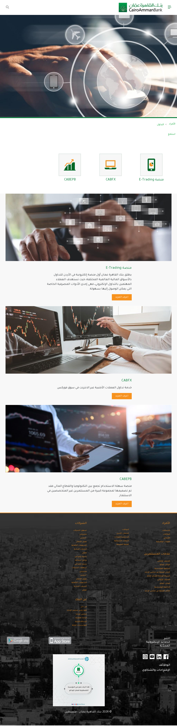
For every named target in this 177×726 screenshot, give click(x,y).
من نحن (84, 607)
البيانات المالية (165, 565)
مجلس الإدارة (81, 614)
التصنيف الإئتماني (163, 561)
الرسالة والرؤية (81, 622)
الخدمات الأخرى (123, 533)
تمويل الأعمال (81, 542)
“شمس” (83, 538)
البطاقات (166, 534)
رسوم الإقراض (81, 557)
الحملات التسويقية (121, 541)
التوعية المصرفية (123, 545)
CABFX (111, 180)
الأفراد (172, 124)
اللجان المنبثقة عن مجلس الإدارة (157, 572)
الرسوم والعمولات (121, 537)
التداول (160, 124)
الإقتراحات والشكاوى (156, 670)
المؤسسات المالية (79, 625)
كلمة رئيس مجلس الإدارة (77, 610)
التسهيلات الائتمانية (79, 545)
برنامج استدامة (81, 560)
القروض (167, 538)
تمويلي (84, 553)
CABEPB (70, 180)
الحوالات (125, 530)
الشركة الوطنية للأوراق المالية (158, 576)
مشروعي (83, 534)
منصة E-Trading (151, 180)
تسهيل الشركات (80, 530)
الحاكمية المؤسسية (162, 569)
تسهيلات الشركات (79, 568)
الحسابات (166, 530)
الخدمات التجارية (80, 549)
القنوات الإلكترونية (163, 542)
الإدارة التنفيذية (81, 618)
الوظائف (164, 665)
